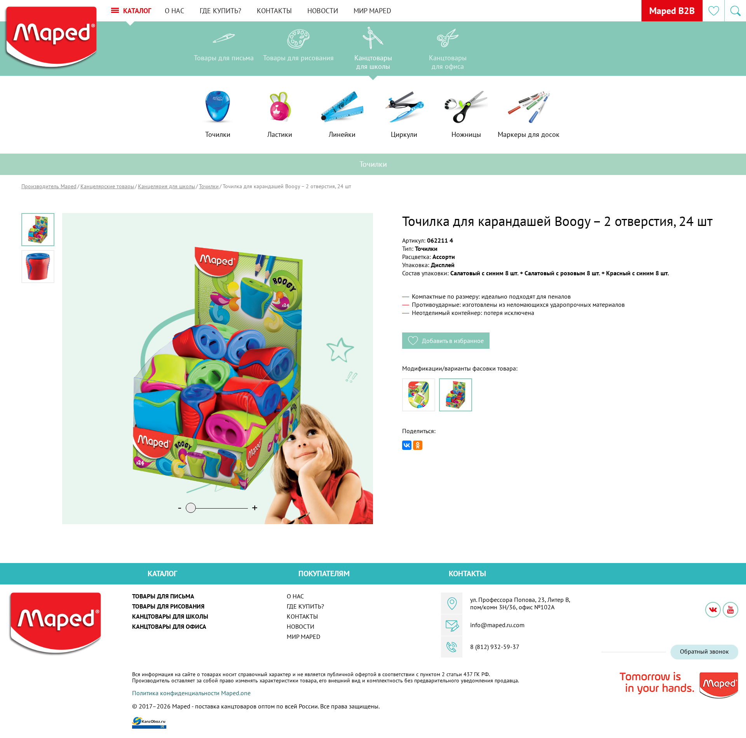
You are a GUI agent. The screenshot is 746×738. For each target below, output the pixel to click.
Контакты (274, 10)
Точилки (209, 186)
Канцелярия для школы (166, 186)
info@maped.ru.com (497, 624)
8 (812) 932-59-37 (494, 646)
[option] (223, 50)
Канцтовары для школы (170, 616)
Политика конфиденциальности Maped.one (191, 693)
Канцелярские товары (107, 186)
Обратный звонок (704, 651)
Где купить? (220, 10)
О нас (174, 10)
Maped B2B (672, 11)
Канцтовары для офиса (169, 626)
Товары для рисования (168, 606)
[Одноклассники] (417, 445)
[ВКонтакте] (406, 445)
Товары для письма (163, 596)
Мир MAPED (372, 10)
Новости (322, 10)
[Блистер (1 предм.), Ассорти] (418, 394)
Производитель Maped (49, 186)
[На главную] (50, 38)
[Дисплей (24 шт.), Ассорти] (455, 394)
